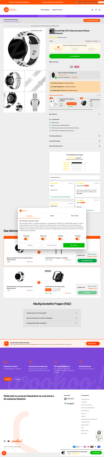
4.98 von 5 (78, 157)
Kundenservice (85, 399)
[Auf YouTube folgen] (9, 441)
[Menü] (101, 431)
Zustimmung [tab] (29, 216)
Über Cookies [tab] (74, 215)
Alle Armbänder (45, 9)
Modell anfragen (85, 422)
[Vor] (99, 95)
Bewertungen (85, 425)
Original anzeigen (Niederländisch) (61, 196)
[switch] (43, 239)
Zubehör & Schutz (57, 9)
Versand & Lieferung (86, 405)
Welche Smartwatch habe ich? (13, 21)
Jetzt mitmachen (92, 343)
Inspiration (84, 402)
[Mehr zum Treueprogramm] (99, 41)
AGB (82, 427)
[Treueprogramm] (4, 453)
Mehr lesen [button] (79, 193)
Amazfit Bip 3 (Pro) (62, 75)
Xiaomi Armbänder (11, 25)
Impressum (84, 433)
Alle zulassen (73, 245)
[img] (54, 183)
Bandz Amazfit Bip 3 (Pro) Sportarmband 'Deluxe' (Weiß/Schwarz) (45, 25)
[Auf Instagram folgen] (5, 441)
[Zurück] (97, 95)
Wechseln (74, 77)
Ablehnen (30, 245)
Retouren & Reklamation (87, 407)
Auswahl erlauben (52, 245)
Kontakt (8, 379)
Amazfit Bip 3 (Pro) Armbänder (23, 25)
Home (5, 25)
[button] (53, 37)
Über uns (17, 379)
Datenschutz (84, 430)
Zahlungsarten (85, 410)
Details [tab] (52, 215)
